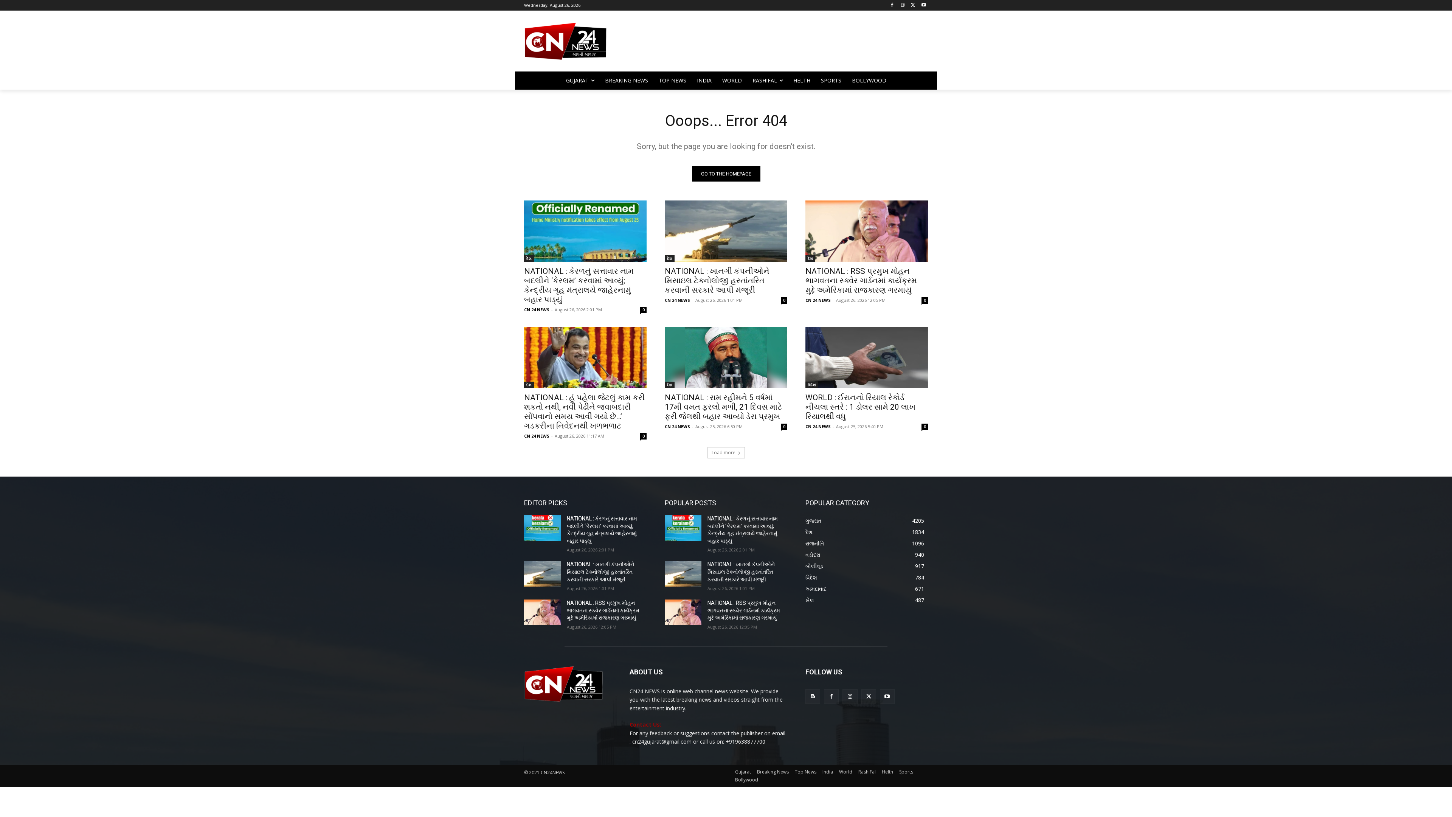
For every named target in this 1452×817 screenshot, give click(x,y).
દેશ (529, 258)
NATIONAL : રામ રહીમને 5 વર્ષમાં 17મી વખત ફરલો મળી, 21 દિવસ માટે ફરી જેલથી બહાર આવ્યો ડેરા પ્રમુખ (723, 407)
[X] (913, 5)
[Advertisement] (786, 45)
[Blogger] (812, 696)
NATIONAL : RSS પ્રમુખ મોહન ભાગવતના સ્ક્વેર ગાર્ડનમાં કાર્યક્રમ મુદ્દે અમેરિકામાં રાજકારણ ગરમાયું (861, 281)
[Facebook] (892, 5)
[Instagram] (902, 5)
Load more (723, 452)
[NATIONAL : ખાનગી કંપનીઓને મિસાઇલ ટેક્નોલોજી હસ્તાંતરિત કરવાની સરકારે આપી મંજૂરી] (726, 231)
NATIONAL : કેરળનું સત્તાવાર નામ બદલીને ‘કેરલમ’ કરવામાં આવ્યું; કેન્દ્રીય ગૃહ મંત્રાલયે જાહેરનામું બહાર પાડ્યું (579, 285)
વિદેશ (812, 384)
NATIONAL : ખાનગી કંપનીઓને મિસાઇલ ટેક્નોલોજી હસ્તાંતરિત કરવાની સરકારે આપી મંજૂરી (717, 281)
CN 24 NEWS (536, 309)
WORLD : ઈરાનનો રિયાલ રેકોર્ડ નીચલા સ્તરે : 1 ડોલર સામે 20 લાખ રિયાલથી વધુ (860, 407)
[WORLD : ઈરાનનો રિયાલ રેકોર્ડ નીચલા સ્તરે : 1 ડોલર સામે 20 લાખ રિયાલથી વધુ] (866, 357)
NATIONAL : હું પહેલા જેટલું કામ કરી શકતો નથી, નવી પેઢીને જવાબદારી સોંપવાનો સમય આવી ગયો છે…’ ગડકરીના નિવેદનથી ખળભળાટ (584, 411)
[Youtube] (923, 5)
